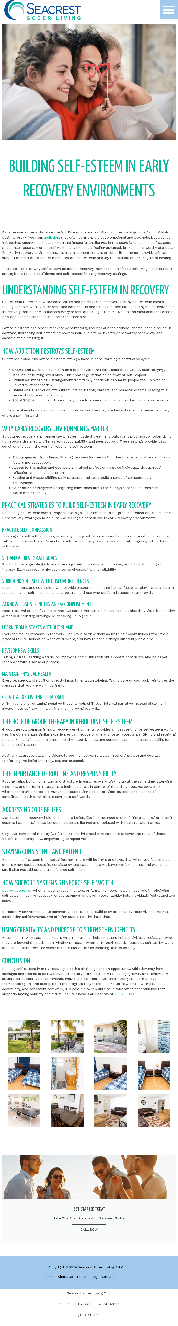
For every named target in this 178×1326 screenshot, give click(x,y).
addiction (51, 238)
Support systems (16, 891)
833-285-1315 (124, 994)
